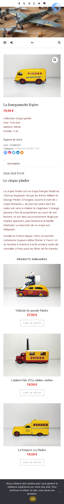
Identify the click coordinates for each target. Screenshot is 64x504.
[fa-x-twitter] (24, 3)
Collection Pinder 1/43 (27, 148)
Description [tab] (13, 163)
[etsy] (34, 3)
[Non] (59, 491)
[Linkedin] (17, 152)
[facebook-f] (19, 3)
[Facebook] (5, 152)
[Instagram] (9, 152)
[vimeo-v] (39, 3)
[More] (22, 152)
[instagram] (29, 3)
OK (32, 499)
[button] (55, 60)
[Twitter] (13, 152)
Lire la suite (32, 323)
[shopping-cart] (44, 3)
